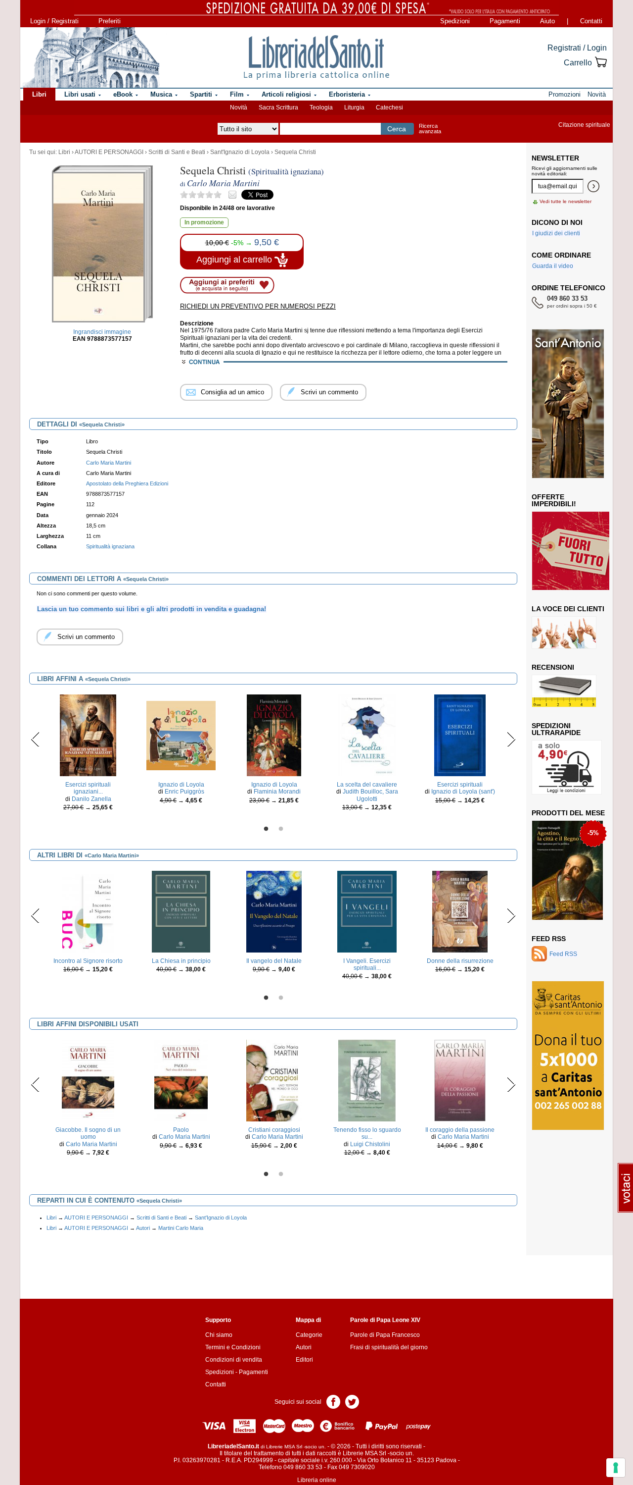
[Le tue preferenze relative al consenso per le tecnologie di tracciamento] (615, 1467)
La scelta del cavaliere (367, 784)
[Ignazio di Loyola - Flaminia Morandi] (274, 735)
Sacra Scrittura (278, 107)
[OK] (593, 186)
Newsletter (555, 158)
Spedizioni (455, 21)
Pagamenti (505, 21)
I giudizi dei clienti (556, 233)
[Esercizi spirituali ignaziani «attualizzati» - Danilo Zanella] (88, 735)
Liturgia (354, 107)
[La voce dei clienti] (564, 632)
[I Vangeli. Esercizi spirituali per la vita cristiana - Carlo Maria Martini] (367, 910)
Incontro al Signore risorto (88, 960)
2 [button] (281, 829)
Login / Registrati (54, 21)
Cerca (396, 129)
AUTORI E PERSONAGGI (109, 152)
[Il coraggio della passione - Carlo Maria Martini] (460, 1080)
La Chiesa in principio (181, 960)
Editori (304, 1359)
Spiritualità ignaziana (110, 546)
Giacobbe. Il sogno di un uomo (88, 1133)
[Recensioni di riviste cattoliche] (564, 690)
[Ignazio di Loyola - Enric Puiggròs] (181, 735)
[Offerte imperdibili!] (574, 550)
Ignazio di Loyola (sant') (463, 791)
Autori (143, 1228)
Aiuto (547, 21)
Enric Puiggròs (184, 791)
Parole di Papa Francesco (385, 1334)
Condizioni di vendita (233, 1359)
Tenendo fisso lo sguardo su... (367, 1133)
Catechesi (389, 107)
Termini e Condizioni (233, 1347)
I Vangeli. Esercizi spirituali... (367, 964)
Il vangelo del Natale (274, 960)
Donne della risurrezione (460, 960)
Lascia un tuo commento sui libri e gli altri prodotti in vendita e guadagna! (151, 609)
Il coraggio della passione (460, 1129)
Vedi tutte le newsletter (565, 201)
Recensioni (553, 667)
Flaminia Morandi (277, 791)
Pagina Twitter (352, 1401)
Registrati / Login (577, 48)
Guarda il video (552, 266)
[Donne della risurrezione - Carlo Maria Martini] (460, 910)
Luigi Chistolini (370, 1144)
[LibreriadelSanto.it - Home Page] (316, 57)
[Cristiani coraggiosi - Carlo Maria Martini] (274, 1080)
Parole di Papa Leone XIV (385, 1320)
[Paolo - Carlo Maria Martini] (180, 1080)
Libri (64, 152)
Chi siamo (218, 1334)
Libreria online (316, 1480)
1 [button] (266, 829)
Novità (238, 107)
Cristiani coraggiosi (274, 1129)
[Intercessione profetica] (565, 890)
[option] (88, 755)
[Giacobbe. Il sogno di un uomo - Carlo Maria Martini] (88, 1080)
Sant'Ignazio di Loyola (240, 152)
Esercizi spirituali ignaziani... (88, 788)
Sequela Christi (295, 152)
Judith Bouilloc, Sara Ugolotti (370, 795)
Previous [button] (35, 739)
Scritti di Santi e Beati (176, 152)
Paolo (181, 1129)
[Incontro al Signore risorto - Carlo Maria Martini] (88, 910)
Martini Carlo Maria (180, 1228)
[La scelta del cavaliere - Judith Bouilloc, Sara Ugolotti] (367, 735)
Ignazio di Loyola (181, 784)
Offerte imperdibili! (554, 500)
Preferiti (109, 21)
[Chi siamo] (90, 57)
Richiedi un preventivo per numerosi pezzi (258, 306)
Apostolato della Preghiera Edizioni (127, 483)
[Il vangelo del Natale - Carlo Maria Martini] (274, 910)
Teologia (321, 107)
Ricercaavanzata (430, 128)
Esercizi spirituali (460, 784)
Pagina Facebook (333, 1401)
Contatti (591, 21)
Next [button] (511, 739)
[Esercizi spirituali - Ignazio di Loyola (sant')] (459, 735)
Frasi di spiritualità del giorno (389, 1347)
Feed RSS (549, 939)
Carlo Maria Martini (91, 1144)
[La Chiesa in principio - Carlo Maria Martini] (181, 910)
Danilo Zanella (91, 799)
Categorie (309, 1334)
